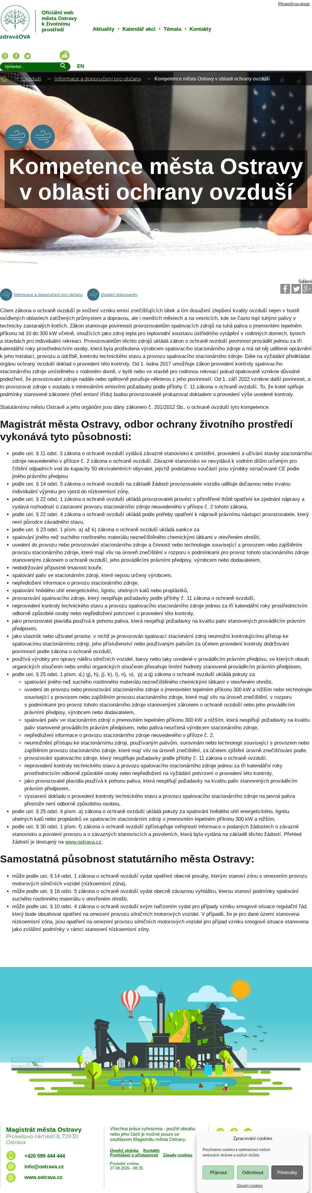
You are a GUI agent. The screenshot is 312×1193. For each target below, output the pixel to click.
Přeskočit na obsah (294, 4)
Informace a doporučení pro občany (97, 79)
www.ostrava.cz (83, 842)
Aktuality (103, 29)
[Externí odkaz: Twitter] (296, 289)
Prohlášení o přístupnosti (134, 1155)
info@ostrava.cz (44, 1167)
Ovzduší (31, 79)
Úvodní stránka (124, 1150)
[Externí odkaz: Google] (307, 289)
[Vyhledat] (62, 66)
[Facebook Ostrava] (16, 56)
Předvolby (287, 1172)
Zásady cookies (250, 1186)
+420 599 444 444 (44, 1156)
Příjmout (218, 1172)
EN (80, 66)
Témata (172, 29)
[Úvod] (4, 79)
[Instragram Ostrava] (5, 56)
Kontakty (200, 29)
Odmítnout (252, 1172)
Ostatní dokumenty (119, 294)
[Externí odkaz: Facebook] (285, 289)
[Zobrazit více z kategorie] (17, 147)
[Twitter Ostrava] (27, 56)
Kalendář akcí (138, 29)
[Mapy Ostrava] (64, 55)
